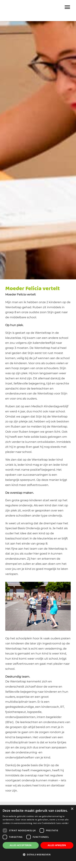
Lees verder (62, 823)
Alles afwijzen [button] (57, 845)
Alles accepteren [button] (20, 845)
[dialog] (38, 833)
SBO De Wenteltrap (38, 3)
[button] (38, 854)
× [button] (72, 809)
